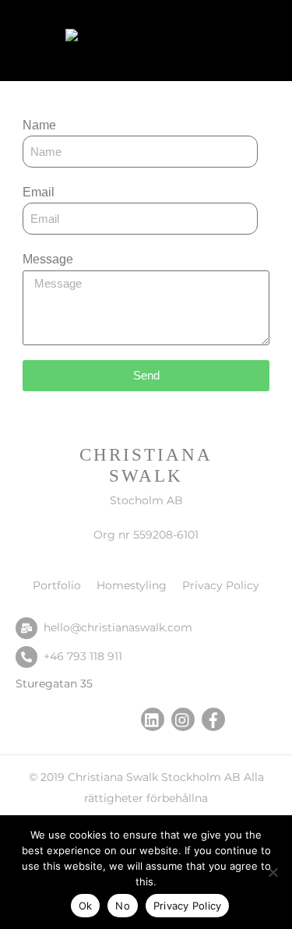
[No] (272, 872)
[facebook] (213, 718)
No (122, 905)
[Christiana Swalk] (142, 39)
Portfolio (57, 585)
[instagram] (183, 718)
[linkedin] (152, 718)
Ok (86, 905)
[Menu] (261, 21)
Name (39, 125)
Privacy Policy (220, 585)
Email (39, 192)
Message (48, 259)
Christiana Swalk (113, 777)
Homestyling (132, 585)
